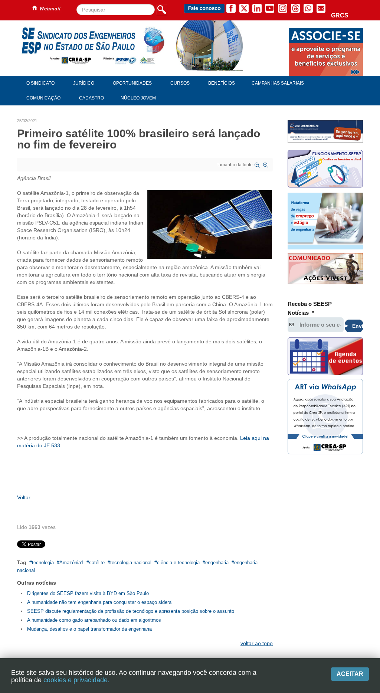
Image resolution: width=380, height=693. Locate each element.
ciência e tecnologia (178, 562)
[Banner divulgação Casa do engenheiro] (325, 131)
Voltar (23, 497)
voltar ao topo (256, 643)
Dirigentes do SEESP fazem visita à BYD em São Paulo (88, 593)
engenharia (217, 562)
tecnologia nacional (130, 562)
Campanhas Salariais (278, 83)
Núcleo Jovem (138, 98)
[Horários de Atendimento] (325, 169)
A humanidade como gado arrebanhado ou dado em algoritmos (94, 620)
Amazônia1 (71, 562)
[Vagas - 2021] (325, 221)
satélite (97, 562)
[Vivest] (325, 269)
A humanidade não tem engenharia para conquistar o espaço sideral (100, 602)
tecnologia (43, 562)
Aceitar (350, 674)
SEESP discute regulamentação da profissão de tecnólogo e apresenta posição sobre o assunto (130, 611)
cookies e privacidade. (76, 680)
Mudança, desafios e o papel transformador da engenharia (89, 629)
